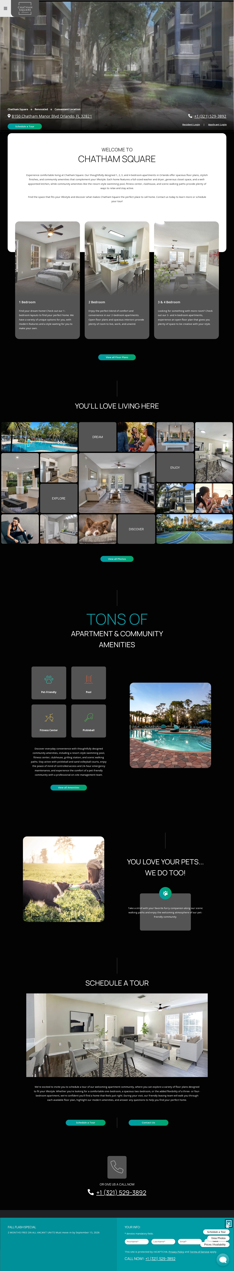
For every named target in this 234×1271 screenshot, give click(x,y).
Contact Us (148, 1122)
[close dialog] (229, 1223)
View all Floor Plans (117, 357)
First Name (132, 1241)
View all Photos (117, 558)
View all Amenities (68, 787)
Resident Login (192, 124)
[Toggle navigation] (5, 8)
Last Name (159, 1241)
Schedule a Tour (24, 126)
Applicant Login (219, 124)
